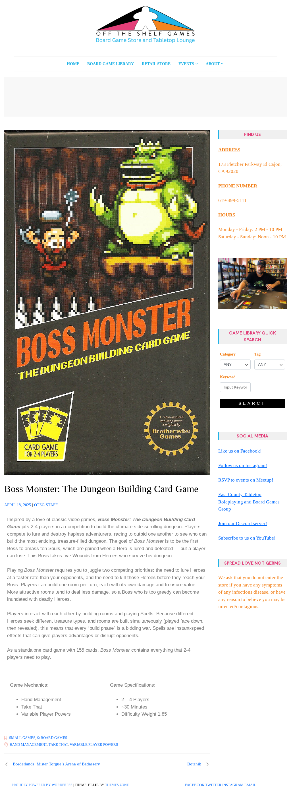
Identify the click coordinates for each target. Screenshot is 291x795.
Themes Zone (117, 785)
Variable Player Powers (94, 744)
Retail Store (156, 64)
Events (186, 64)
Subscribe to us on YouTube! (247, 538)
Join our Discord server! (242, 523)
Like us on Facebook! (240, 451)
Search (252, 403)
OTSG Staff (46, 505)
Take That (58, 744)
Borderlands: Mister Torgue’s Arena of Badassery (56, 764)
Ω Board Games (52, 738)
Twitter (213, 785)
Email (250, 785)
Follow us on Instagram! (242, 465)
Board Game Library (110, 64)
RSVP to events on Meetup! (245, 480)
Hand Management (28, 744)
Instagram (233, 785)
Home (73, 64)
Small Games (22, 738)
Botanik (194, 764)
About (213, 64)
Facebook (194, 785)
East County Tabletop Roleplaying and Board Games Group (249, 502)
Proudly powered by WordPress (42, 785)
